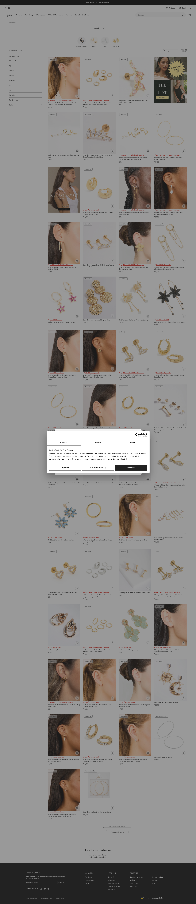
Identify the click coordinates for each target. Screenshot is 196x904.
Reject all (65, 468)
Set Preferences (96, 468)
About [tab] (132, 442)
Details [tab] (98, 442)
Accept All (131, 468)
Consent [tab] (63, 442)
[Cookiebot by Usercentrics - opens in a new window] (137, 435)
